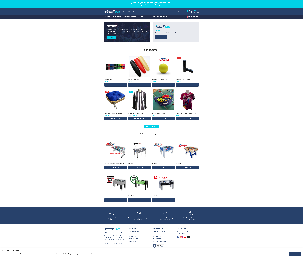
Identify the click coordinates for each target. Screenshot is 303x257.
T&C (113, 243)
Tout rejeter (282, 254)
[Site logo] (112, 11)
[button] (163, 85)
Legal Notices (119, 243)
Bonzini (178, 163)
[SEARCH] (179, 11)
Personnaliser (270, 254)
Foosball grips (108, 79)
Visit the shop (161, 37)
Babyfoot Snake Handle (183, 79)
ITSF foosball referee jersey (136, 113)
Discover (111, 37)
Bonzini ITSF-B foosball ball (160, 79)
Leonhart (131, 196)
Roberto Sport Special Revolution (114, 163)
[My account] (183, 11)
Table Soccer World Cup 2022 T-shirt (186, 113)
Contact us (191, 219)
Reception (107, 243)
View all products (151, 126)
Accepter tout (295, 254)
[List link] (139, 232)
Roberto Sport (156, 163)
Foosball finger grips (134, 79)
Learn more (100, 254)
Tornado (106, 196)
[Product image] (115, 66)
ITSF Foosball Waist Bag (159, 113)
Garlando (154, 196)
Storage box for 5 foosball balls (113, 113)
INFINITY (131, 163)
